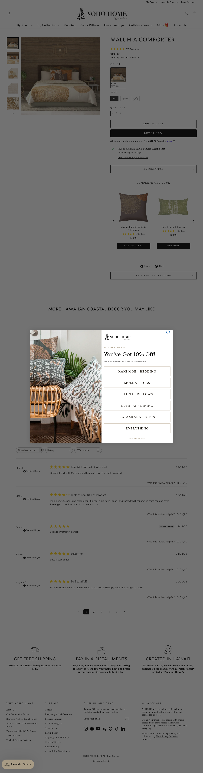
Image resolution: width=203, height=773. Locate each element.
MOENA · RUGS (137, 383)
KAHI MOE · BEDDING (137, 371)
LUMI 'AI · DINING (137, 405)
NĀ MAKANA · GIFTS (137, 417)
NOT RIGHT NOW (137, 439)
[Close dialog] (168, 332)
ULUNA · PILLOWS (137, 394)
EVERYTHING (137, 428)
